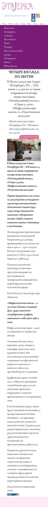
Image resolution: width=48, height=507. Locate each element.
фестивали (10, 39)
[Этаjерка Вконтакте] (33, 19)
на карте (14, 132)
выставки (9, 28)
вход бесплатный (13, 50)
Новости (23, 15)
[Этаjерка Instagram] (38, 15)
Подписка (14, 15)
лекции (8, 35)
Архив (7, 15)
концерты (9, 31)
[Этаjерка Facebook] (33, 15)
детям (7, 54)
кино (7, 43)
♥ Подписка (10, 66)
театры (8, 47)
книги (7, 62)
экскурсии (10, 58)
